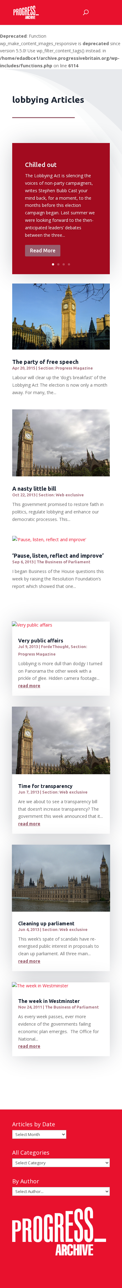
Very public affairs (40, 640)
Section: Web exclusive (61, 495)
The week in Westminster (49, 1001)
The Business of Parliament (63, 562)
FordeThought (55, 646)
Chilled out (41, 164)
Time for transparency (45, 786)
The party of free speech (45, 362)
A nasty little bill (34, 488)
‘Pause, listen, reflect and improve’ (58, 555)
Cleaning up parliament (46, 923)
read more (29, 685)
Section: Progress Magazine (65, 368)
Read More (42, 250)
